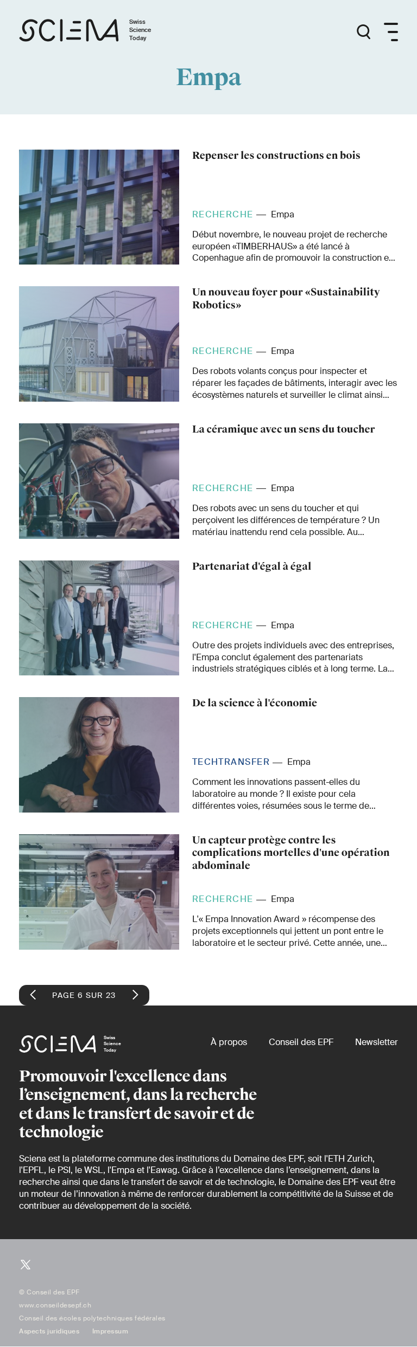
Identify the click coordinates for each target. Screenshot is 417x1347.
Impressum (110, 1331)
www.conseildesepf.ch (55, 1305)
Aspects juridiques (49, 1331)
